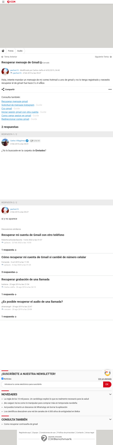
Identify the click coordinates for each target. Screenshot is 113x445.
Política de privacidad (66, 433)
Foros (10, 51)
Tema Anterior (10, 57)
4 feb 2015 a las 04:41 (19, 144)
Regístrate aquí (25, 433)
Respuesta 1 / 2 (9, 134)
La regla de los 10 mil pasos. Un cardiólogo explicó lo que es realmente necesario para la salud (46, 399)
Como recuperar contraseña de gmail (21, 424)
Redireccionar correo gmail (15, 119)
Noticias (7, 379)
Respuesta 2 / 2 (9, 202)
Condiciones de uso (48, 433)
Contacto (80, 433)
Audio (20, 51)
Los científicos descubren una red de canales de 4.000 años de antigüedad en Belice (42, 411)
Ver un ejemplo (105, 379)
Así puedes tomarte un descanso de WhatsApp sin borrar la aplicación (35, 407)
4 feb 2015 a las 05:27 (32, 73)
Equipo (35, 433)
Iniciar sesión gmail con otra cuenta (19, 112)
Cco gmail (6, 108)
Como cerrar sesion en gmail (16, 115)
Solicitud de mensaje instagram (17, 105)
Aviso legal (89, 433)
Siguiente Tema (102, 57)
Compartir (10, 89)
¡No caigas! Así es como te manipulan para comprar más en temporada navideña (40, 403)
